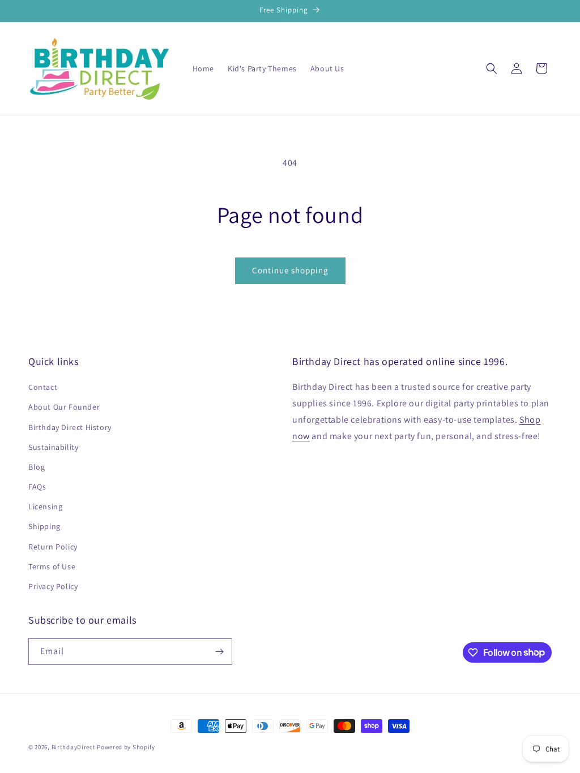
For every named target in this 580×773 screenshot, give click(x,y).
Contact (42, 387)
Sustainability (53, 447)
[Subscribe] (219, 651)
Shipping (44, 526)
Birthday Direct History (70, 427)
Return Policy (53, 547)
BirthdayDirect (74, 747)
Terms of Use (51, 566)
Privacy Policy (53, 586)
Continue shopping (290, 270)
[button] (491, 68)
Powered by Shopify (126, 747)
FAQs (37, 487)
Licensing (45, 506)
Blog (36, 467)
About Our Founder (64, 407)
